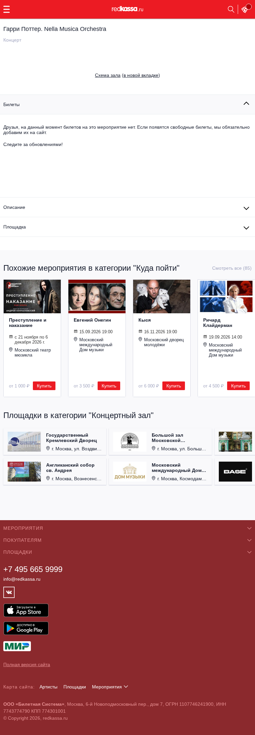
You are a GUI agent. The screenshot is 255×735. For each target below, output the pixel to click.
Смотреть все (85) (232, 268)
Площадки (74, 686)
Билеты (11, 104)
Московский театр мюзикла (33, 353)
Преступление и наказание (27, 322)
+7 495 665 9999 (32, 569)
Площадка (14, 226)
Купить (44, 385)
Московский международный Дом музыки (95, 344)
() (127, 75)
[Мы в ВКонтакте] (9, 592)
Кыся (144, 320)
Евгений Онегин (92, 320)
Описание (14, 207)
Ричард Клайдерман (217, 322)
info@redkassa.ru (22, 579)
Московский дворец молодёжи (164, 342)
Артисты (48, 686)
